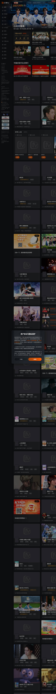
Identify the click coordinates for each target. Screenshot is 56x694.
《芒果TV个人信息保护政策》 (31, 340)
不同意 (21, 359)
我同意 (35, 359)
